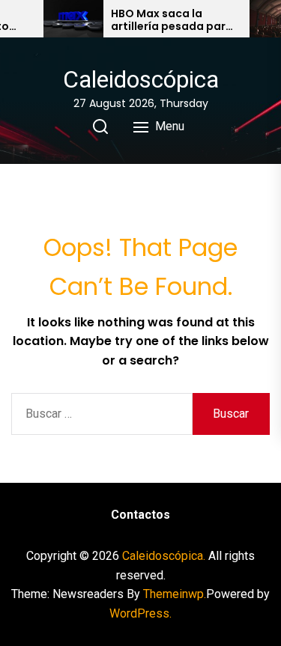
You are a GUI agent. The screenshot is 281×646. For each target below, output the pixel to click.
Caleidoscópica (141, 79)
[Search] (100, 126)
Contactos (140, 515)
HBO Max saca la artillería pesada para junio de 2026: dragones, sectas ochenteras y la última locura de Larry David (173, 20)
